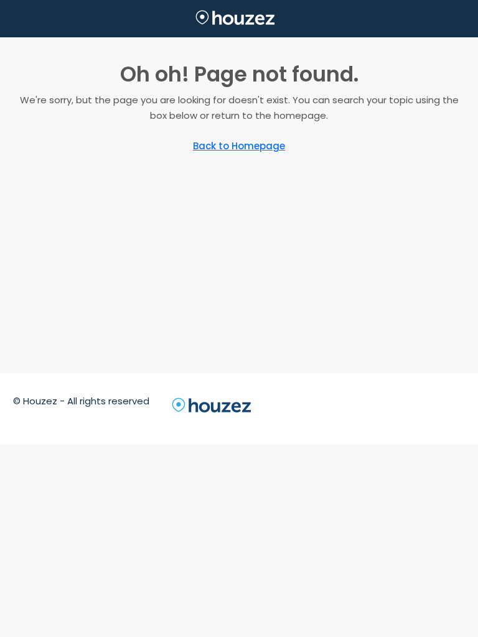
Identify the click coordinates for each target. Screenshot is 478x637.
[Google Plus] (386, 408)
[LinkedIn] (364, 408)
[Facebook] (297, 408)
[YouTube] (409, 408)
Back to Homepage (239, 145)
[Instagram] (341, 408)
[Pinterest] (431, 408)
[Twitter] (319, 408)
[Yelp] (454, 408)
